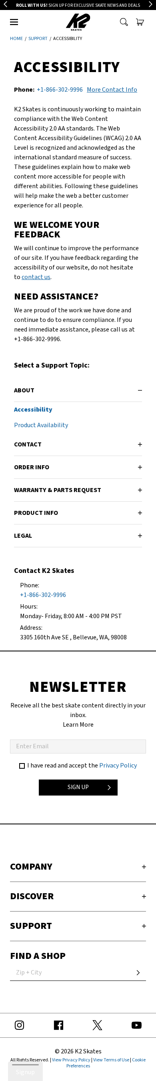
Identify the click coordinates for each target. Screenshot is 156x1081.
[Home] (78, 22)
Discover (32, 896)
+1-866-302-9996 (60, 89)
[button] (14, 22)
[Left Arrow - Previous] (5, 4)
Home (16, 38)
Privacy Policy (118, 765)
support (38, 38)
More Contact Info (112, 89)
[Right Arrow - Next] (150, 4)
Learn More (78, 724)
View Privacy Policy (71, 1060)
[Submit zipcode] (138, 973)
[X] (97, 1025)
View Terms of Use (111, 1060)
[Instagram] (19, 1025)
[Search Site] (124, 22)
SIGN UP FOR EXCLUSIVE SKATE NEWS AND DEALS (78, 5)
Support (31, 926)
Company (31, 867)
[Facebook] (58, 1025)
